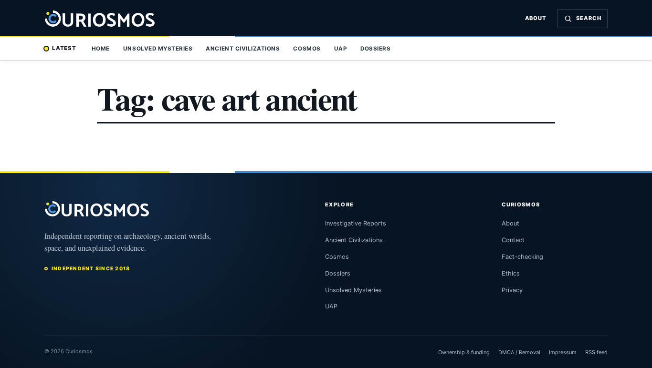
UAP (340, 48)
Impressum (563, 352)
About (536, 18)
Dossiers (375, 48)
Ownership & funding (464, 352)
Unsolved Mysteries (157, 48)
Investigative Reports (355, 223)
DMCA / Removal (519, 352)
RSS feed (596, 352)
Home (101, 48)
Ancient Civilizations (243, 48)
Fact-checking (522, 256)
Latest (64, 48)
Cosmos (306, 48)
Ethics (511, 273)
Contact (513, 240)
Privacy (512, 290)
